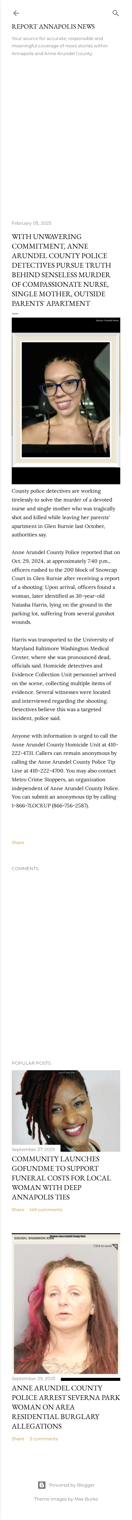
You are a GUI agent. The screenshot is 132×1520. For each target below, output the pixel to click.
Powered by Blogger (72, 1485)
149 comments (46, 1209)
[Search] (115, 11)
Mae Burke (86, 1499)
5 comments (44, 1438)
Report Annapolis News (53, 26)
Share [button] (18, 842)
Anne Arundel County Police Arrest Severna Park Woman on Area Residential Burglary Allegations (66, 1407)
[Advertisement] (66, 136)
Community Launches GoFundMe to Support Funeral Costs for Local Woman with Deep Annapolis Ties (61, 1178)
